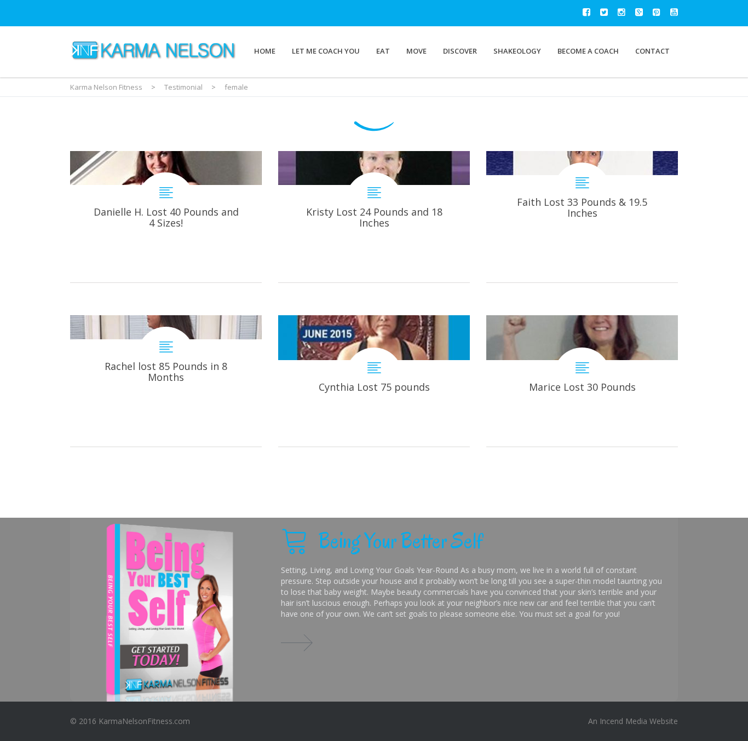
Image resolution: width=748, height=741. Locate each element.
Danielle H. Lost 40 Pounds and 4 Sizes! (166, 216)
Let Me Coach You (326, 51)
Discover (460, 51)
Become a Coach (588, 51)
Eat (383, 51)
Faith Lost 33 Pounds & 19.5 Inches (582, 216)
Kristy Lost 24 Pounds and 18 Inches (374, 216)
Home (264, 51)
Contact (652, 51)
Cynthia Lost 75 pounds (374, 381)
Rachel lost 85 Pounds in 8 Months (166, 381)
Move (416, 51)
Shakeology (517, 51)
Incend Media (623, 721)
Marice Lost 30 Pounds (582, 381)
